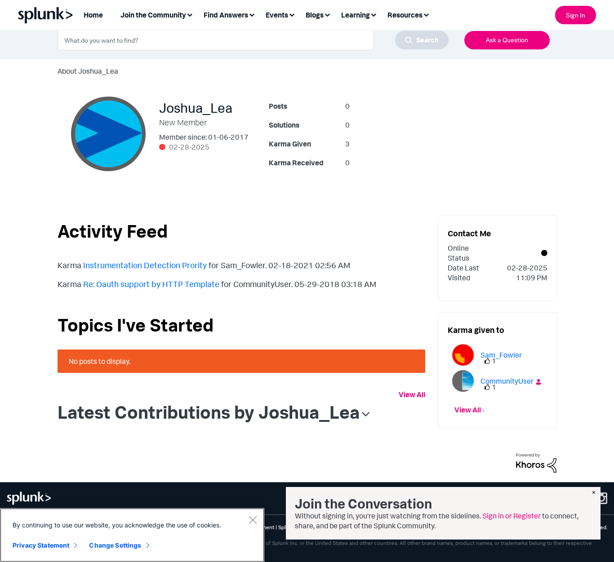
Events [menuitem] (277, 14)
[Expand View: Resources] (426, 14)
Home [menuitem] (93, 14)
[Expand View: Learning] (373, 14)
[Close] (252, 519)
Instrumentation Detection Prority (145, 265)
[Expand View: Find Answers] (251, 14)
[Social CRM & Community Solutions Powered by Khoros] (536, 461)
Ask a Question (507, 40)
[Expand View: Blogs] (327, 14)
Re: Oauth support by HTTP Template (151, 284)
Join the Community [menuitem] (153, 14)
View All (412, 394)
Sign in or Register (511, 515)
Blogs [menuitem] (315, 14)
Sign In (575, 15)
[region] (132, 535)
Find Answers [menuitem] (226, 14)
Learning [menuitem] (355, 14)
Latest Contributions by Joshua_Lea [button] (209, 412)
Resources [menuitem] (405, 14)
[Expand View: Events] (291, 14)
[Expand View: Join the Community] (189, 14)
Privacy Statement (41, 545)
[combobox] (253, 40)
